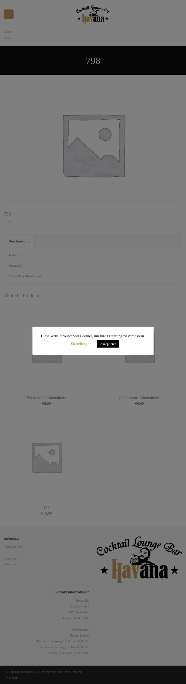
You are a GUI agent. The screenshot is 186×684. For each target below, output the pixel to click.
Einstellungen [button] (81, 344)
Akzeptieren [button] (108, 344)
